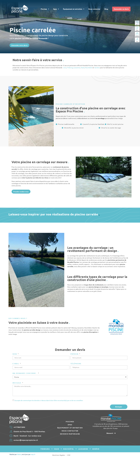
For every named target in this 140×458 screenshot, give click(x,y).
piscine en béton (61, 118)
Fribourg (70, 67)
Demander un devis (121, 9)
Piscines (44, 9)
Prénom (75, 354)
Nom (15, 354)
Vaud (82, 67)
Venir (137, 41)
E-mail (16, 364)
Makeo (19, 454)
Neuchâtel (88, 67)
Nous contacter (94, 9)
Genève (97, 67)
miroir (93, 118)
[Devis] (137, 28)
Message (17, 383)
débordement (82, 118)
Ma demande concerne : (25, 373)
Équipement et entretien (72, 9)
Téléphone (76, 364)
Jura (64, 67)
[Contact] (137, 33)
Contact (137, 35)
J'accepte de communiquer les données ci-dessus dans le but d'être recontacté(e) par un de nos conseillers (48, 400)
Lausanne (77, 67)
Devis (137, 30)
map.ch (33, 454)
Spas (55, 9)
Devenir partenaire (70, 434)
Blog (106, 9)
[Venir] (137, 39)
